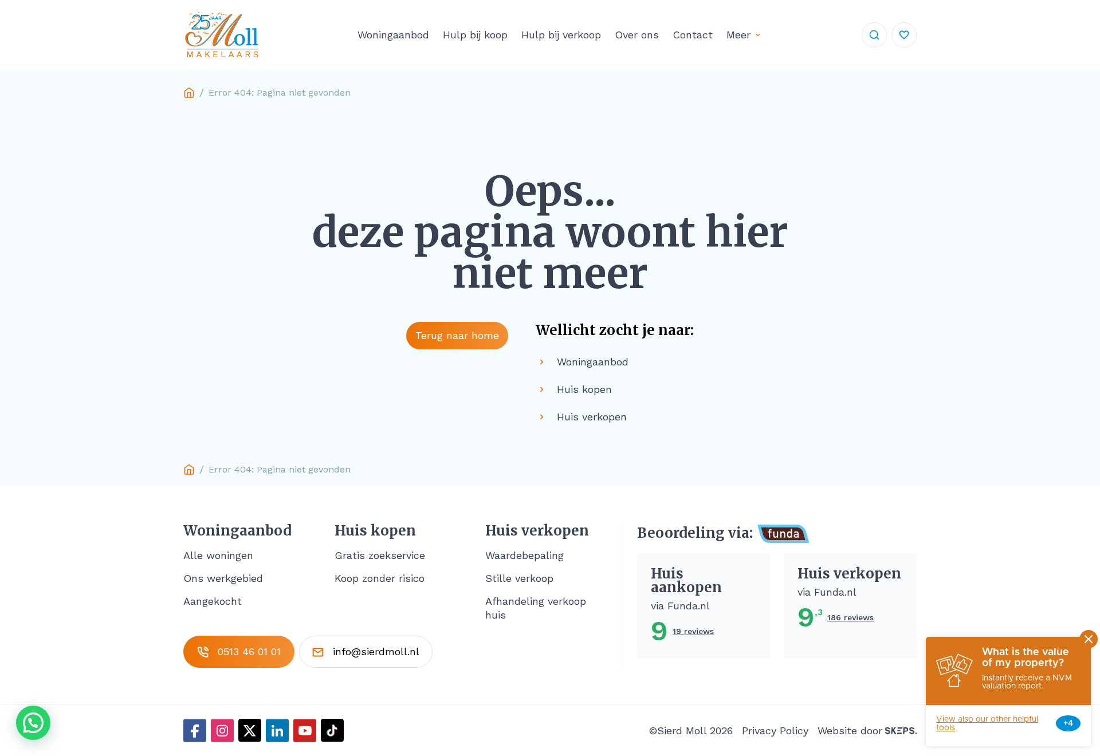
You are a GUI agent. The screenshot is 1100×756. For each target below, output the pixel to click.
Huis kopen (375, 531)
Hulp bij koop (475, 35)
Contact (693, 35)
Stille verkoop (519, 578)
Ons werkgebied (223, 578)
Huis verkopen (537, 531)
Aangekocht (212, 601)
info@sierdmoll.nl (376, 651)
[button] (33, 723)
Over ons (637, 35)
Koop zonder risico (380, 578)
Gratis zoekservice (380, 555)
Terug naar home (457, 335)
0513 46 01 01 (249, 651)
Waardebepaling (524, 555)
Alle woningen (218, 555)
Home (189, 92)
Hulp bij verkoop (561, 35)
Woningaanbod (393, 35)
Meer (738, 35)
